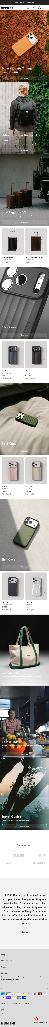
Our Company (6, 961)
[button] (28, 7)
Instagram (16, 1003)
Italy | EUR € (4, 1013)
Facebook (4, 1003)
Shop (3, 954)
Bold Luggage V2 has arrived (24, 3)
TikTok (27, 1003)
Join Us (4, 973)
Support (4, 967)
